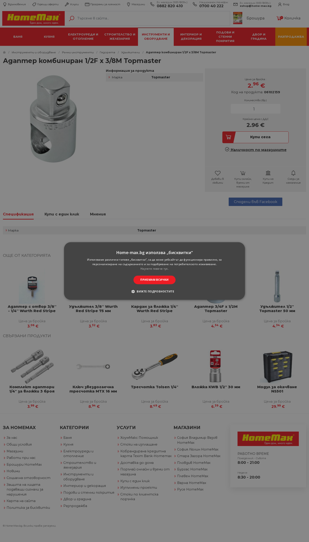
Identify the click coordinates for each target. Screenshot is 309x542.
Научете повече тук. (154, 269)
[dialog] (154, 271)
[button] (154, 291)
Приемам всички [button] (154, 280)
